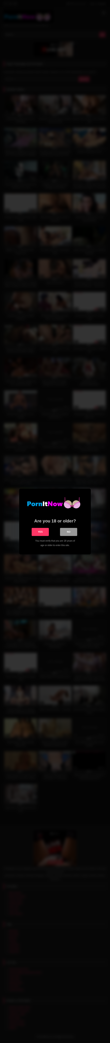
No (68, 532)
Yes (40, 532)
